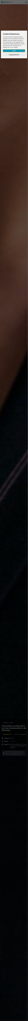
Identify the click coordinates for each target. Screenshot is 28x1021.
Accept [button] (14, 50)
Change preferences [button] (14, 54)
